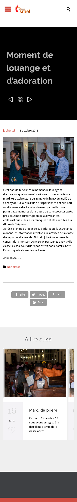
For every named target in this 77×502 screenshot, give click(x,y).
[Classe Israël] (40, 9)
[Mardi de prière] (35, 373)
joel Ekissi (9, 130)
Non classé (13, 266)
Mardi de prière (43, 410)
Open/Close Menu (4, 9)
